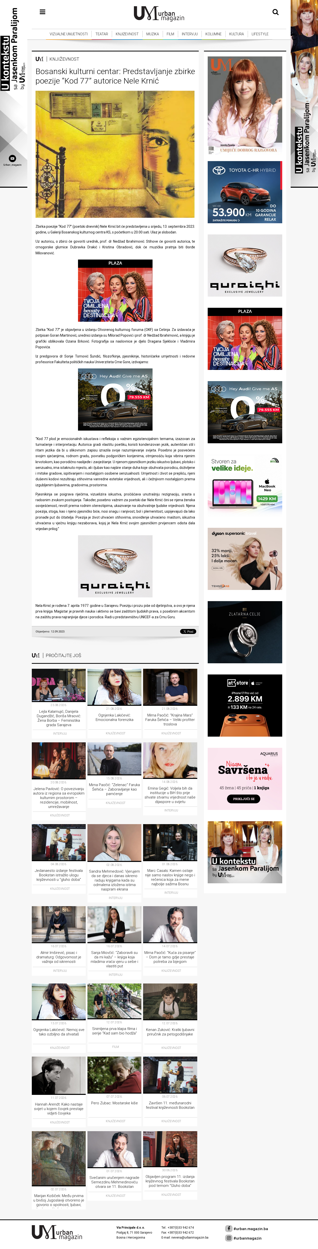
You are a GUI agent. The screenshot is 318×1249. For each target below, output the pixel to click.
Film (170, 34)
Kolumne (213, 34)
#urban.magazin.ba (250, 1229)
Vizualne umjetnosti (69, 34)
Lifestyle (260, 34)
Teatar (101, 34)
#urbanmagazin (247, 1238)
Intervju (190, 34)
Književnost (127, 34)
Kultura (236, 34)
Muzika (152, 34)
